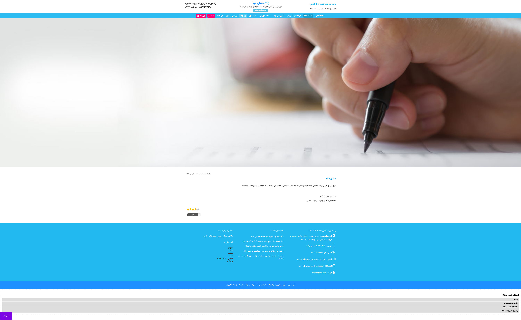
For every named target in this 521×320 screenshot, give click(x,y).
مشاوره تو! (6, 316)
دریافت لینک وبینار (294, 15)
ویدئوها (243, 15)
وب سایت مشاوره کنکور (322, 4)
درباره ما (220, 15)
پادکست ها (308, 15)
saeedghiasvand (319, 273)
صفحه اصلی (320, 15)
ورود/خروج (201, 15)
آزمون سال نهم (279, 15)
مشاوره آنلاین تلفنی (260, 10)
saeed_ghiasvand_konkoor (311, 266)
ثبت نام (211, 15)
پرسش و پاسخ (231, 15)
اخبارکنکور (253, 15)
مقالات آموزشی (265, 15)
